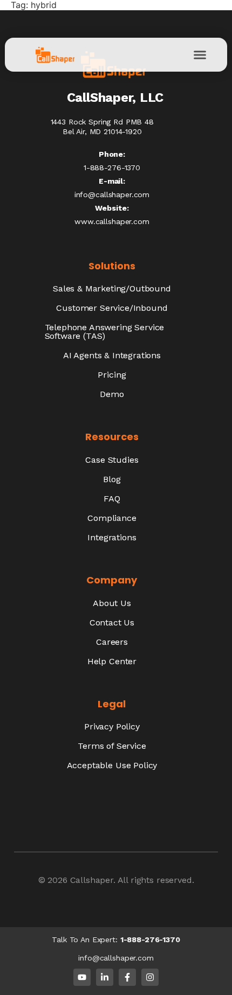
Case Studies (111, 460)
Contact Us (112, 622)
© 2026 (54, 880)
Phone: (112, 154)
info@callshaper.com (111, 194)
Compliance (111, 518)
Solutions (111, 266)
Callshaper (91, 880)
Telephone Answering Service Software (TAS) (105, 331)
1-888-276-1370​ (112, 167)
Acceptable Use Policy (112, 765)
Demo (112, 394)
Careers (112, 642)
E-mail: (112, 181)
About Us (112, 603)
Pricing (112, 375)
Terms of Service (112, 746)
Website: (111, 208)
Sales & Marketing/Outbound (112, 288)
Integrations (111, 537)
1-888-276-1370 (150, 939)
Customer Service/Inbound (111, 308)
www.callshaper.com (111, 221)
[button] (200, 55)
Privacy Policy (112, 726)
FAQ (112, 498)
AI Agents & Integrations (112, 355)
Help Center (112, 661)
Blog (111, 479)
